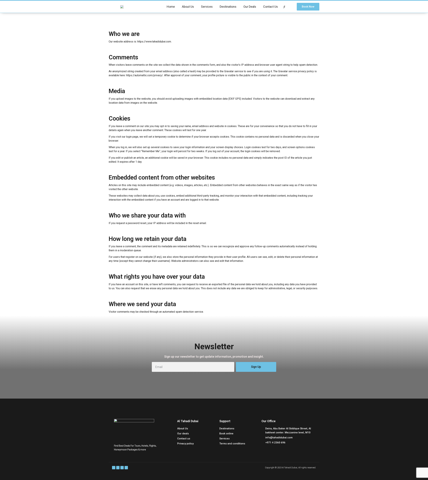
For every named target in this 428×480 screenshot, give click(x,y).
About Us (188, 6)
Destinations (228, 6)
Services (207, 6)
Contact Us (270, 6)
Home (171, 6)
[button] (308, 7)
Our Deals (249, 6)
